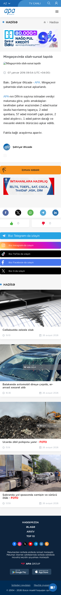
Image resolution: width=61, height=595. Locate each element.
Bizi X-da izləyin (17, 271)
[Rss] (47, 544)
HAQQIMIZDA (30, 522)
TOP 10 (30, 536)
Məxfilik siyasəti (42, 585)
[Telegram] (36, 544)
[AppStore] (41, 572)
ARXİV (31, 531)
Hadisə (53, 22)
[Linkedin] (41, 544)
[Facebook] (14, 544)
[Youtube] (30, 544)
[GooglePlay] (19, 572)
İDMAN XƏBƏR (30, 170)
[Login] (56, 3)
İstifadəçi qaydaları (21, 585)
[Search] (49, 3)
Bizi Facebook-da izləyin (21, 262)
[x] (25, 544)
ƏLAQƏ (30, 526)
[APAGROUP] (30, 564)
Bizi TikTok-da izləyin (19, 254)
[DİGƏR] (56, 12)
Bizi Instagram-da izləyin (21, 245)
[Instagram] (20, 544)
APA (37, 82)
